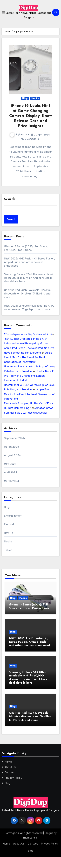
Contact (10, 772)
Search (9, 199)
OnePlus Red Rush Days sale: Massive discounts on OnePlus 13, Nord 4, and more (27, 293)
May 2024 (10, 463)
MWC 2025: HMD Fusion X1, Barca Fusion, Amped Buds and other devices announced (29, 262)
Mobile (35, 98)
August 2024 (12, 455)
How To (8, 532)
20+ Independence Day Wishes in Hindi (28, 334)
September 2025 (14, 438)
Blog (24, 98)
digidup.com (22, 134)
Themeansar (30, 837)
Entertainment (13, 515)
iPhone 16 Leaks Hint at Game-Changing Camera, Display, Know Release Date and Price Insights (30, 116)
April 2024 (10, 472)
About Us (10, 767)
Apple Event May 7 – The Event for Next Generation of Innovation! (28, 357)
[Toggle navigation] (3, 12)
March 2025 (11, 446)
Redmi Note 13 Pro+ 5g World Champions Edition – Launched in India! (29, 376)
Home (8, 761)
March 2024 (11, 481)
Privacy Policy (13, 777)
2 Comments (32, 139)
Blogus (49, 833)
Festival (9, 524)
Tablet (8, 550)
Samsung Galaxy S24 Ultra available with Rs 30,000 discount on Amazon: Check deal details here (30, 278)
